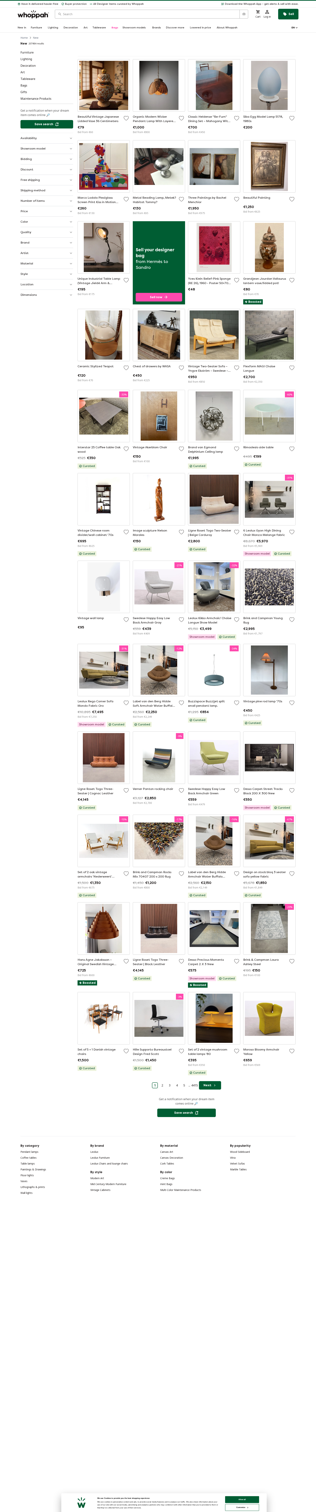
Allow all (242, 1499)
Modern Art (97, 1178)
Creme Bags (167, 1178)
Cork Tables (167, 1163)
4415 (195, 1085)
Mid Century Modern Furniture (108, 1184)
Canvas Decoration (171, 1157)
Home (24, 37)
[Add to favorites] (126, 118)
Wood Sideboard (240, 1152)
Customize (240, 1507)
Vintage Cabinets (100, 1190)
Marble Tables (238, 1169)
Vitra (233, 1157)
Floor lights (27, 1175)
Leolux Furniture (100, 1157)
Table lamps (27, 1163)
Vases (23, 1181)
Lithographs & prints (32, 1187)
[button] (222, 4)
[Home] (33, 14)
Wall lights (26, 1193)
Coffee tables (28, 1157)
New (35, 37)
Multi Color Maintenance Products (180, 1190)
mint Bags (166, 1184)
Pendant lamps (29, 1152)
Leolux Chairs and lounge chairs (109, 1163)
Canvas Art (166, 1152)
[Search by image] (244, 14)
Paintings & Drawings (33, 1169)
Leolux (94, 1152)
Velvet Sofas (237, 1163)
